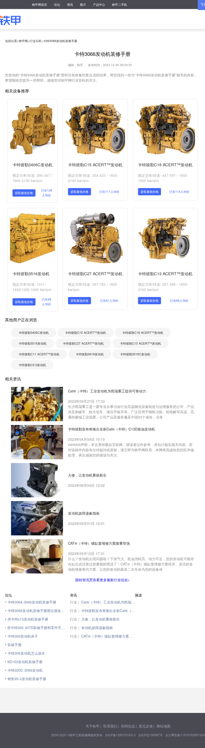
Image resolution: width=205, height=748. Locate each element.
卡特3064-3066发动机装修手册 (32, 602)
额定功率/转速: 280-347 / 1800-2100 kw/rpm (32, 178)
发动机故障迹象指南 (97, 627)
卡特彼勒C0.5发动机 (32, 365)
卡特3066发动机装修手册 (60, 41)
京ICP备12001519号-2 (120, 735)
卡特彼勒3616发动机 (90, 354)
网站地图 (163, 725)
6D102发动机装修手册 (25, 661)
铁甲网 (23, 41)
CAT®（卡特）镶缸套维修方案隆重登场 (108, 636)
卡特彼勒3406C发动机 (32, 165)
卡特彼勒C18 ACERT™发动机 (165, 165)
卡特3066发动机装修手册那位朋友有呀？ (38, 610)
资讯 (70, 4)
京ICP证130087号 (150, 735)
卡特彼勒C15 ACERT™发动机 (95, 165)
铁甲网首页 (39, 4)
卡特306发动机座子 (23, 636)
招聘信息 (128, 725)
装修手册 (15, 644)
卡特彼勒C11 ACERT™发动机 (39, 354)
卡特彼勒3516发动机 (31, 273)
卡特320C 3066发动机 (25, 670)
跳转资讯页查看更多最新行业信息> (102, 579)
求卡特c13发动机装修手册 (28, 619)
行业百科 (36, 41)
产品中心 (99, 4)
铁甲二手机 (119, 4)
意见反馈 (146, 725)
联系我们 (110, 725)
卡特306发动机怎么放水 (26, 653)
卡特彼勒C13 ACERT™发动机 (165, 273)
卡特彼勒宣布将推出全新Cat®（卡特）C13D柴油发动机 (108, 610)
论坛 (57, 4)
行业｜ (75, 602)
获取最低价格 (24, 193)
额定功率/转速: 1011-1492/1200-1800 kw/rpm (32, 287)
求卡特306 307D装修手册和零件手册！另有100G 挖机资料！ (37, 627)
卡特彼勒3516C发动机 (135, 354)
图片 (83, 4)
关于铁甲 (93, 725)
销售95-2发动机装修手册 (27, 678)
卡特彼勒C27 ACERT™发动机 (95, 273)
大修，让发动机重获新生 (100, 619)
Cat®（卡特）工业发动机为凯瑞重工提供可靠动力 (108, 602)
